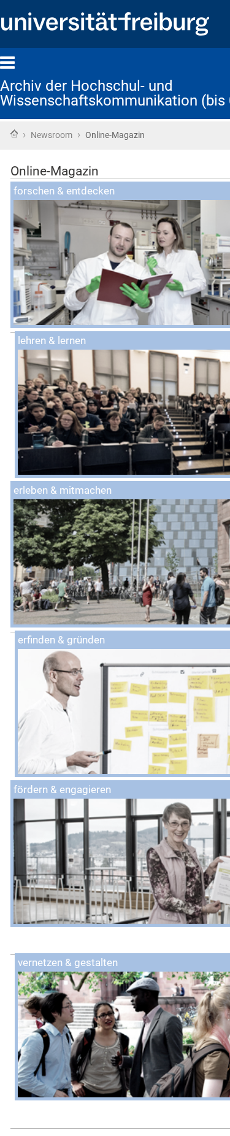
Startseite (14, 133)
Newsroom (51, 135)
